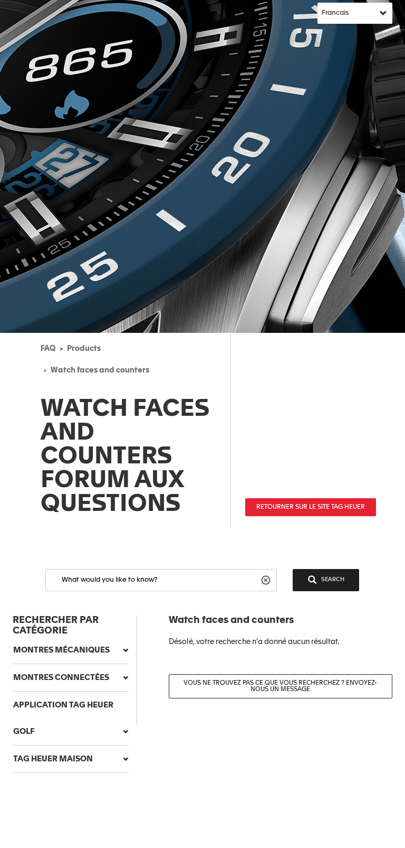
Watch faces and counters (100, 370)
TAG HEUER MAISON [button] (53, 759)
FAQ (48, 348)
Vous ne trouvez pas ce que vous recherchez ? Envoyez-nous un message (280, 686)
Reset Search (267, 579)
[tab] (70, 650)
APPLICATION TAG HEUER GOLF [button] (63, 718)
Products (84, 348)
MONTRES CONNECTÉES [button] (61, 678)
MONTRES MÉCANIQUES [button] (61, 650)
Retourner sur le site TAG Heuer (310, 507)
